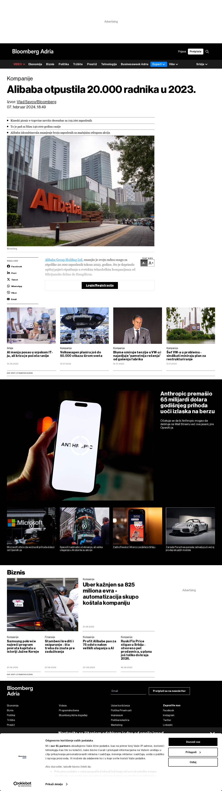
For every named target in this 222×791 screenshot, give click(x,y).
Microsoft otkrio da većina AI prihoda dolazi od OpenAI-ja (30, 548)
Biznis (50, 64)
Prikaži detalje (54, 784)
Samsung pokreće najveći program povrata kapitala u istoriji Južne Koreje (23, 646)
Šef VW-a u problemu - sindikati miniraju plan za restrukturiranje (186, 356)
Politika (64, 64)
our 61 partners (61, 745)
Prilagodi (191, 752)
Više (172, 64)
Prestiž (92, 64)
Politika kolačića (120, 720)
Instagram (168, 715)
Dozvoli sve (193, 741)
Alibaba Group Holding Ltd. (64, 260)
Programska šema (69, 710)
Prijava (182, 51)
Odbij (193, 762)
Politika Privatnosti (121, 710)
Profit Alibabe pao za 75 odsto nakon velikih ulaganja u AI (99, 645)
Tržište (78, 64)
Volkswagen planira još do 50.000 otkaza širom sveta (81, 354)
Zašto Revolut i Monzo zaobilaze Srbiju (134, 547)
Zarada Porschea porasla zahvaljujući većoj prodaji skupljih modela (190, 548)
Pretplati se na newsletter (169, 691)
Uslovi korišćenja (120, 705)
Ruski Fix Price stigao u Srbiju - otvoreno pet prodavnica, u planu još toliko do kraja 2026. (136, 650)
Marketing (117, 725)
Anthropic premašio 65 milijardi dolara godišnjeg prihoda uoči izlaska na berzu (187, 402)
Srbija (10, 348)
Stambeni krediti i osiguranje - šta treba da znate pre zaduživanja (60, 646)
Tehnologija (109, 64)
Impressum (117, 715)
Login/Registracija (100, 285)
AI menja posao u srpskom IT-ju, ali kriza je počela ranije (30, 354)
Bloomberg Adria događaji (73, 715)
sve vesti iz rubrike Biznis (20, 674)
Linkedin (168, 725)
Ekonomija (35, 64)
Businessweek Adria (134, 64)
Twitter (167, 720)
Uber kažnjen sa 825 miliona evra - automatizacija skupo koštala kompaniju (111, 594)
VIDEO (18, 64)
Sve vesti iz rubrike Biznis (20, 373)
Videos (63, 705)
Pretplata (196, 51)
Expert (157, 64)
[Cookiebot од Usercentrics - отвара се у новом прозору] (22, 784)
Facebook (168, 710)
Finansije (50, 637)
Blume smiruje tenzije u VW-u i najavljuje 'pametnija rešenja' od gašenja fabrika (137, 356)
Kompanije (66, 348)
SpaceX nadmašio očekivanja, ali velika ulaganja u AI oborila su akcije (81, 548)
